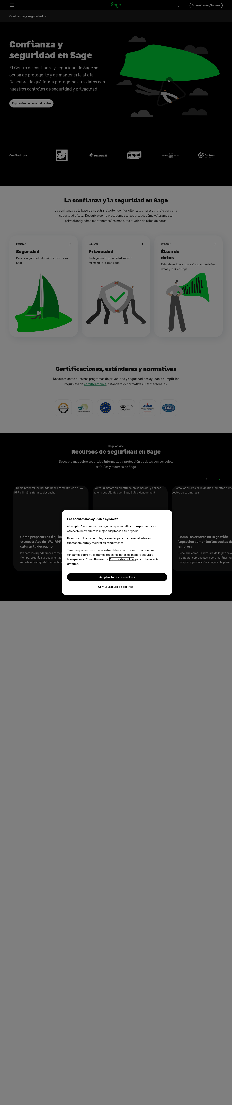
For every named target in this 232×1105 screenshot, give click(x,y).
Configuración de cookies (115, 586)
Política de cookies (122, 559)
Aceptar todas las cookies (117, 577)
